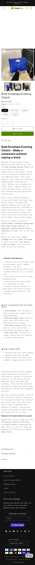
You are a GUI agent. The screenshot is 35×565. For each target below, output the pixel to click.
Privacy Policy (9, 476)
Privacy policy (12, 559)
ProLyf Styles (14, 556)
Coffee (5, 114)
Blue (4, 110)
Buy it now (17, 134)
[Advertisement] (17, 29)
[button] (4, 8)
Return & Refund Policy (12, 480)
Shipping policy (18, 562)
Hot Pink (15, 110)
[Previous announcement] (3, 3)
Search (6, 488)
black (15, 114)
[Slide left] (2, 87)
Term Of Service (9, 492)
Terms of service (24, 559)
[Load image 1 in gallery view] (8, 87)
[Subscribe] (28, 518)
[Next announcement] (32, 3)
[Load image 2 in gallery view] (17, 87)
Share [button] (5, 459)
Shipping (3, 104)
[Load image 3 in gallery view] (26, 87)
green (25, 110)
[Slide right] (33, 87)
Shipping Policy (9, 484)
